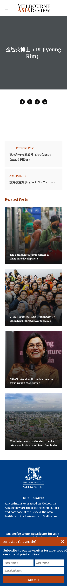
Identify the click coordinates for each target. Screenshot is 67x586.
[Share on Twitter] (37, 101)
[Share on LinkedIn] (44, 101)
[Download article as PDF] (22, 101)
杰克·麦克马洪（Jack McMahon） (32, 182)
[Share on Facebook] (29, 101)
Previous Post (25, 148)
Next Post (15, 175)
